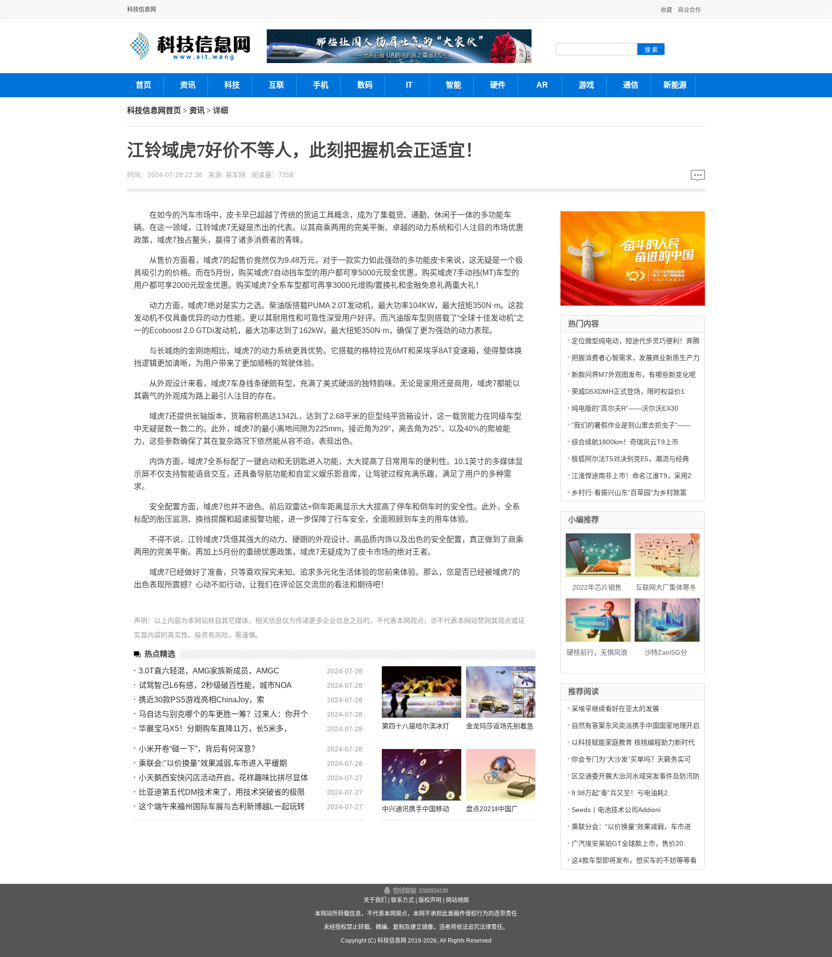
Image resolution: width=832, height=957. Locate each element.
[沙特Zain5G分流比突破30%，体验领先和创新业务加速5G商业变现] (664, 619)
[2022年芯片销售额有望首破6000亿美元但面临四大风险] (595, 554)
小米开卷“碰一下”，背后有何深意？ (199, 749)
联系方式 (402, 900)
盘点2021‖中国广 (492, 809)
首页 (173, 110)
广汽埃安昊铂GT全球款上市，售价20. (628, 843)
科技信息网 (141, 9)
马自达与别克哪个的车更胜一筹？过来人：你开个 (223, 714)
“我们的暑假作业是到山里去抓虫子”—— (631, 425)
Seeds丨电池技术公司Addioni (616, 810)
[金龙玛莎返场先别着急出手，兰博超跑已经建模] (506, 692)
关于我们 (375, 900)
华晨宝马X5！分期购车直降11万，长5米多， (215, 728)
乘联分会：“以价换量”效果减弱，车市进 (631, 826)
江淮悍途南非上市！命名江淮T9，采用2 (631, 475)
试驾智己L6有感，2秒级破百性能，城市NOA (215, 685)
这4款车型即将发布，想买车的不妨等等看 (634, 860)
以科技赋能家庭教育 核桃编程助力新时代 (633, 742)
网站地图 (457, 900)
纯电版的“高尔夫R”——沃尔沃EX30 (625, 408)
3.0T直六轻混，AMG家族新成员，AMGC (209, 671)
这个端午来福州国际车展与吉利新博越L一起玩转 (222, 806)
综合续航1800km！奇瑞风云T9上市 (625, 442)
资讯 (197, 110)
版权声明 (430, 900)
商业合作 (689, 10)
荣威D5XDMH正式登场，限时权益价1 (628, 391)
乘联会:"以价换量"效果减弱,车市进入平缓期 (213, 763)
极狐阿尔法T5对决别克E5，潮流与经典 (630, 459)
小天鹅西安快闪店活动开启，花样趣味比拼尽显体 (223, 778)
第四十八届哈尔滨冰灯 (415, 726)
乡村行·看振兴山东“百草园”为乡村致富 (629, 492)
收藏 (666, 10)
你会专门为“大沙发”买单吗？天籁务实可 (631, 759)
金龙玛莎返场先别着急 (499, 726)
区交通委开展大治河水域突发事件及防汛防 (636, 776)
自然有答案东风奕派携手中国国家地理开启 (636, 725)
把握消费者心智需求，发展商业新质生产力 (636, 358)
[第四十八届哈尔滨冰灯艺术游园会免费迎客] (421, 692)
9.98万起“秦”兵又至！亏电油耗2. (621, 793)
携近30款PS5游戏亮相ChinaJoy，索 (201, 700)
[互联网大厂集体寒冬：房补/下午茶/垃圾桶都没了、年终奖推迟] (664, 554)
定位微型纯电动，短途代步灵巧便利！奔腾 (636, 341)
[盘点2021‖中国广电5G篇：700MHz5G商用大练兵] (506, 775)
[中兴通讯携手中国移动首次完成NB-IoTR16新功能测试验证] (421, 775)
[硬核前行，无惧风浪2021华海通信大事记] (595, 619)
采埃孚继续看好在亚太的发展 (615, 708)
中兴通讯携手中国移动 (415, 809)
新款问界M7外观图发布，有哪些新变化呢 (634, 374)
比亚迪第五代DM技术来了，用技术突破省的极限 (222, 792)
